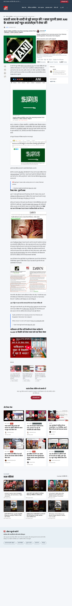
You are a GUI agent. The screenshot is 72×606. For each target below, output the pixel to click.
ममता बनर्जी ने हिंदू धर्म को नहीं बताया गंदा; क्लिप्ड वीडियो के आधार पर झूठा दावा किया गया (13, 428)
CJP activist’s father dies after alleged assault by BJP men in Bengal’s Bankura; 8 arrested (56, 495)
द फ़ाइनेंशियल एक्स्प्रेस (21, 129)
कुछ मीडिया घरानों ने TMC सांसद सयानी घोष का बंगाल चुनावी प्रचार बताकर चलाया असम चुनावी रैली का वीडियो (36, 457)
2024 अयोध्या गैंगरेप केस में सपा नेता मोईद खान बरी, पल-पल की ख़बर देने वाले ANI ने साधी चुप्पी (15, 376)
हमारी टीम (37, 543)
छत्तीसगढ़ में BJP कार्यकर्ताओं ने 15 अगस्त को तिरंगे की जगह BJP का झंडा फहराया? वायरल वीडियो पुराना (36, 515)
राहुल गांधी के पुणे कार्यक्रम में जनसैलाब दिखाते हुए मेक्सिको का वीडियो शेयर (35, 494)
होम (4, 16)
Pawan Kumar (32, 462)
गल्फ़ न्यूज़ (30, 129)
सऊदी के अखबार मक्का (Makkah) (31, 204)
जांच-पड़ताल (41, 7)
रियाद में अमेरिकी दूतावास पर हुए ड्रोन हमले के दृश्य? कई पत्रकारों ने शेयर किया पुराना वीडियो (27, 376)
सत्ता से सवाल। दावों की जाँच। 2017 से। (12, 1)
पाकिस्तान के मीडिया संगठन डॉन (17, 196)
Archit (7, 27)
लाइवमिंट (26, 124)
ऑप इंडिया (20, 172)
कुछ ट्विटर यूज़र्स (32, 307)
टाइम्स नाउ (16, 124)
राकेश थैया (31, 309)
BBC (22, 198)
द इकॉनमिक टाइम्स (32, 124)
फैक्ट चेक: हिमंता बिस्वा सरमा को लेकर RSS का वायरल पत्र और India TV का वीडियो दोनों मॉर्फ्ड (40, 376)
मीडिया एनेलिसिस (9, 16)
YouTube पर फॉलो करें (62, 476)
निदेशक (43, 543)
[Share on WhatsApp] (5, 73)
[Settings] (67, 7)
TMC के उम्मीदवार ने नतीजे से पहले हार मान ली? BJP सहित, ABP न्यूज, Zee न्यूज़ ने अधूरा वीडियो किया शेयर (58, 456)
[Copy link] (5, 76)
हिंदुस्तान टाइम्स (41, 124)
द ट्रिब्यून (21, 124)
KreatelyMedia (15, 174)
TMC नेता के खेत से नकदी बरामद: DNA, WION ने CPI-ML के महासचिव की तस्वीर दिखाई (35, 428)
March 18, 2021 (31, 325)
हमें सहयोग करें (64, 1)
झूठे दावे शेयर (43, 176)
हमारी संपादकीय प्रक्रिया (9, 543)
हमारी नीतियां (20, 543)
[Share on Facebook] (5, 66)
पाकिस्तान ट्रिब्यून (18, 242)
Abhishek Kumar (10, 432)
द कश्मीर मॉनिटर (28, 127)
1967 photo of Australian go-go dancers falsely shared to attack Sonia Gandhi (57, 515)
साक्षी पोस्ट (43, 127)
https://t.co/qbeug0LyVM (37, 321)
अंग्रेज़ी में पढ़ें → (53, 81)
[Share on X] (5, 69)
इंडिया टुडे (27, 198)
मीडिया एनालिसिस (32, 7)
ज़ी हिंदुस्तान (21, 127)
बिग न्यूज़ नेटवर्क (36, 127)
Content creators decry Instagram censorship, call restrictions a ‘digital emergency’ (13, 495)
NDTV (11, 124)
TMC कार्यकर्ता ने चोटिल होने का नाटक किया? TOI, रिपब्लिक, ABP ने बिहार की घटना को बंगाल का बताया (58, 427)
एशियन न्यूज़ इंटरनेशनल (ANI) (27, 66)
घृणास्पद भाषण (48, 7)
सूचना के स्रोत (29, 543)
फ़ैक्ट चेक (24, 7)
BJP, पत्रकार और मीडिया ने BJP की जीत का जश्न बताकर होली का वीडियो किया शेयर (14, 456)
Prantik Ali (54, 432)
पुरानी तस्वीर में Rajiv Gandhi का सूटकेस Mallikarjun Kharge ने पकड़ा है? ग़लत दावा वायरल (13, 515)
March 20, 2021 (32, 188)
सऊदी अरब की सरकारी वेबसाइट (17, 253)
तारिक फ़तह (26, 309)
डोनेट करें (56, 7)
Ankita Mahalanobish (11, 460)
